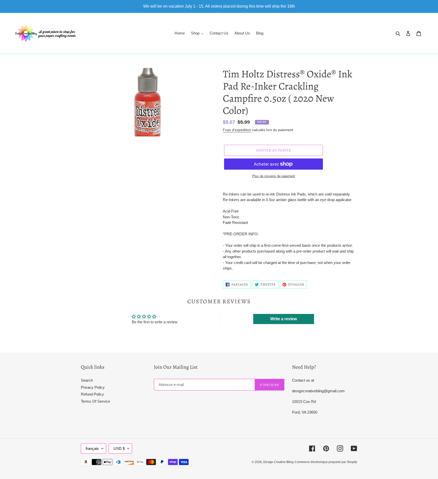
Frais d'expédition (237, 130)
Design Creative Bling (278, 462)
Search (87, 380)
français (92, 448)
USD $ (119, 448)
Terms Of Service (95, 401)
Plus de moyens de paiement (273, 176)
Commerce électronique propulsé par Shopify (326, 462)
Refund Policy (92, 394)
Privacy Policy (93, 387)
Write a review (283, 319)
